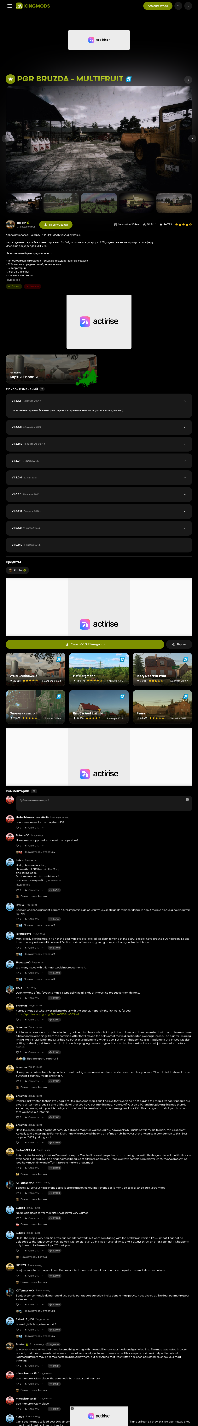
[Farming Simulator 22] (128, 79)
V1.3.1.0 (27, 427)
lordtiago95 (23, 933)
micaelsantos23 (26, 1373)
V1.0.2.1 (26, 494)
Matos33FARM (25, 1150)
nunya (20, 1416)
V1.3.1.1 (26, 400)
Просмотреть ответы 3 (39, 979)
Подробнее (13, 279)
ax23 (19, 987)
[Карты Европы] (87, 376)
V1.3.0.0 (28, 444)
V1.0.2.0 (26, 511)
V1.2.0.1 (25, 460)
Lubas (20, 860)
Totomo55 (22, 835)
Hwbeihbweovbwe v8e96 (32, 817)
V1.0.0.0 (26, 544)
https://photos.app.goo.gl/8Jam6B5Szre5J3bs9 (47, 1014)
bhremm (21, 1005)
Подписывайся (58, 224)
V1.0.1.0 (26, 528)
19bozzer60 (23, 962)
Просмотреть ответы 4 (39, 852)
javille (20, 905)
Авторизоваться (158, 6)
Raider (21, 222)
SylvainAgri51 (25, 1319)
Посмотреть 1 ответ (33, 896)
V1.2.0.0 (25, 477)
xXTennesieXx (25, 1182)
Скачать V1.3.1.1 (88, 644)
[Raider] (10, 224)
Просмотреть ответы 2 (39, 925)
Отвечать (33, 827)
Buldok (20, 1208)
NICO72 (21, 1265)
